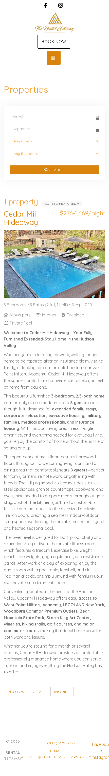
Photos (16, 691)
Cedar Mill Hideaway (21, 218)
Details (39, 691)
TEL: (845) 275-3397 (57, 743)
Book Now (54, 41)
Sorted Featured (61, 203)
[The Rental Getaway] (54, 22)
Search (56, 169)
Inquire (62, 691)
